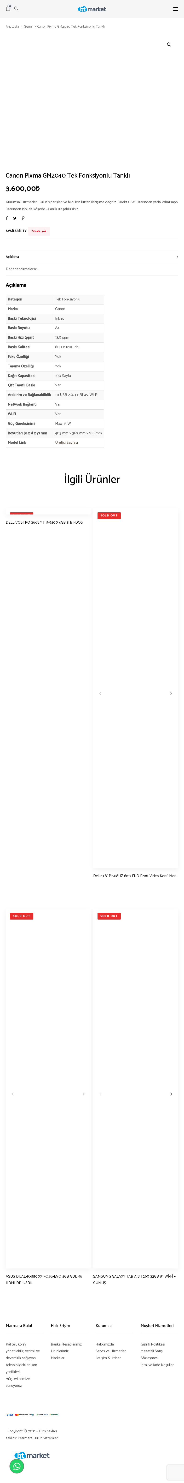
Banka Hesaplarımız (66, 1344)
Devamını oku (16, 531)
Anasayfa (12, 27)
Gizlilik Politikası (153, 1344)
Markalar (57, 1358)
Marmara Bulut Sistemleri (38, 1438)
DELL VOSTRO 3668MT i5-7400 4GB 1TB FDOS (44, 522)
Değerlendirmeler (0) (22, 269)
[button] (169, 44)
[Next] (171, 693)
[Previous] (100, 693)
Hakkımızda (105, 1344)
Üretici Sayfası (66, 442)
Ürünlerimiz (60, 1351)
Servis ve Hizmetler (111, 1351)
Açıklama (12, 257)
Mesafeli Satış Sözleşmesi (152, 1354)
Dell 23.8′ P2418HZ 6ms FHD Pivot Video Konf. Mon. (135, 876)
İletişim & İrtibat (108, 1358)
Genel (28, 27)
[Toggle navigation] (149, 9)
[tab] (92, 257)
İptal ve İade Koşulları (157, 1365)
